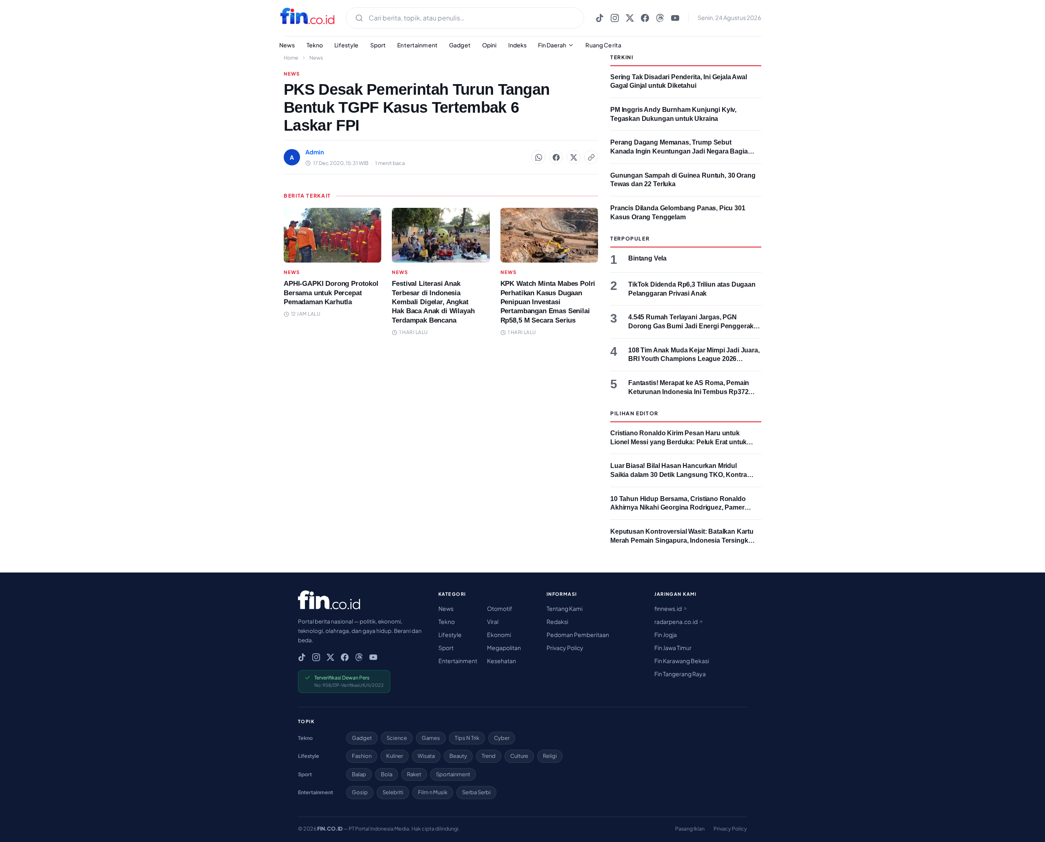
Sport (378, 45)
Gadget (460, 45)
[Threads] (660, 18)
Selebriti (392, 792)
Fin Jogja (665, 634)
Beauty (458, 756)
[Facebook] (645, 18)
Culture (519, 756)
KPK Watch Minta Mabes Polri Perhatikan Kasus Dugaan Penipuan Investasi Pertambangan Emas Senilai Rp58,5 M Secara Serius (548, 301)
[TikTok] (600, 18)
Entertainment (417, 45)
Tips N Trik (467, 738)
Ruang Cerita (603, 45)
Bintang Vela (647, 258)
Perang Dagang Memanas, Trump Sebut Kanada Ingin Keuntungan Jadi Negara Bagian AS (681, 151)
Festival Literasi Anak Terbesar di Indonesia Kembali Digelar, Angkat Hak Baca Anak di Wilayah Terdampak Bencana (433, 301)
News (287, 45)
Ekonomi (499, 634)
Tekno (315, 45)
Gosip (360, 792)
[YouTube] (675, 18)
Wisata (426, 756)
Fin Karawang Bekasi (681, 660)
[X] (630, 18)
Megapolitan (504, 647)
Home (291, 57)
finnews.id (668, 608)
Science (397, 738)
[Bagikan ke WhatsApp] (538, 157)
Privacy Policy (565, 647)
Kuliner (394, 756)
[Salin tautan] (591, 157)
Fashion (361, 756)
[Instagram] (615, 18)
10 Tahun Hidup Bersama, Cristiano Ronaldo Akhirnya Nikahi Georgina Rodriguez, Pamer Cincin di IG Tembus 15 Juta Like (678, 507)
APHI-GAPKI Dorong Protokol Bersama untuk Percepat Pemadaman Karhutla (331, 292)
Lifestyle (346, 45)
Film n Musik (432, 792)
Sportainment (453, 774)
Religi (550, 756)
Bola (386, 774)
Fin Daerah (552, 45)
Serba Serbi (476, 792)
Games (431, 738)
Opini (489, 45)
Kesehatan (501, 660)
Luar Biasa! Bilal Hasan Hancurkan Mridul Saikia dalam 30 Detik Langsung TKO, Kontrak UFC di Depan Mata (680, 474)
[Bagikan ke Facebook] (556, 157)
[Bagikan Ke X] (573, 157)
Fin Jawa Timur (672, 647)
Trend (489, 756)
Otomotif (499, 608)
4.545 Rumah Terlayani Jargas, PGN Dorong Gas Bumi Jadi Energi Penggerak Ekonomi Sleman (691, 326)
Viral (492, 621)
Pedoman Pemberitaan (578, 634)
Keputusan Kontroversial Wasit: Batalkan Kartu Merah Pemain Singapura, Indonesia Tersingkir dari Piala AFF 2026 (682, 540)
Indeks (517, 45)
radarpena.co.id (676, 621)
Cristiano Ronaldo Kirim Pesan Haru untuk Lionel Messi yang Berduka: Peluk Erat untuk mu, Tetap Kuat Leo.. (678, 442)
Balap (359, 774)
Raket (414, 774)
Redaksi (557, 621)
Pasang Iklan (690, 828)
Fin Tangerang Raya (680, 673)
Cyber (501, 738)
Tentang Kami (565, 608)
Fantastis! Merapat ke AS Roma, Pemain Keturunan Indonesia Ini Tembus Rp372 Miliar (688, 391)
